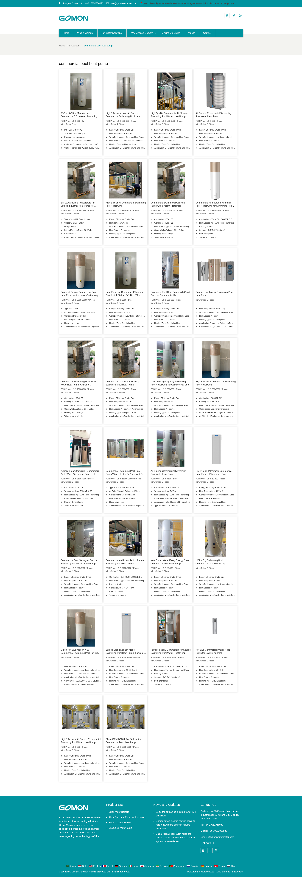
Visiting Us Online (171, 33)
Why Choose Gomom (142, 33)
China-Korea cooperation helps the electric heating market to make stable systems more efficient (175, 837)
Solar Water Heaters (119, 811)
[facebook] (233, 15)
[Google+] (240, 15)
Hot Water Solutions (111, 33)
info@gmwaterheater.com (221, 837)
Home (66, 33)
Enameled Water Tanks (120, 827)
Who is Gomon (85, 33)
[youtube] (226, 15)
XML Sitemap (223, 871)
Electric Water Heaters (120, 822)
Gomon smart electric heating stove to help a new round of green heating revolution (175, 825)
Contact (207, 33)
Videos (191, 33)
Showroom (237, 871)
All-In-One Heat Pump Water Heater (127, 817)
